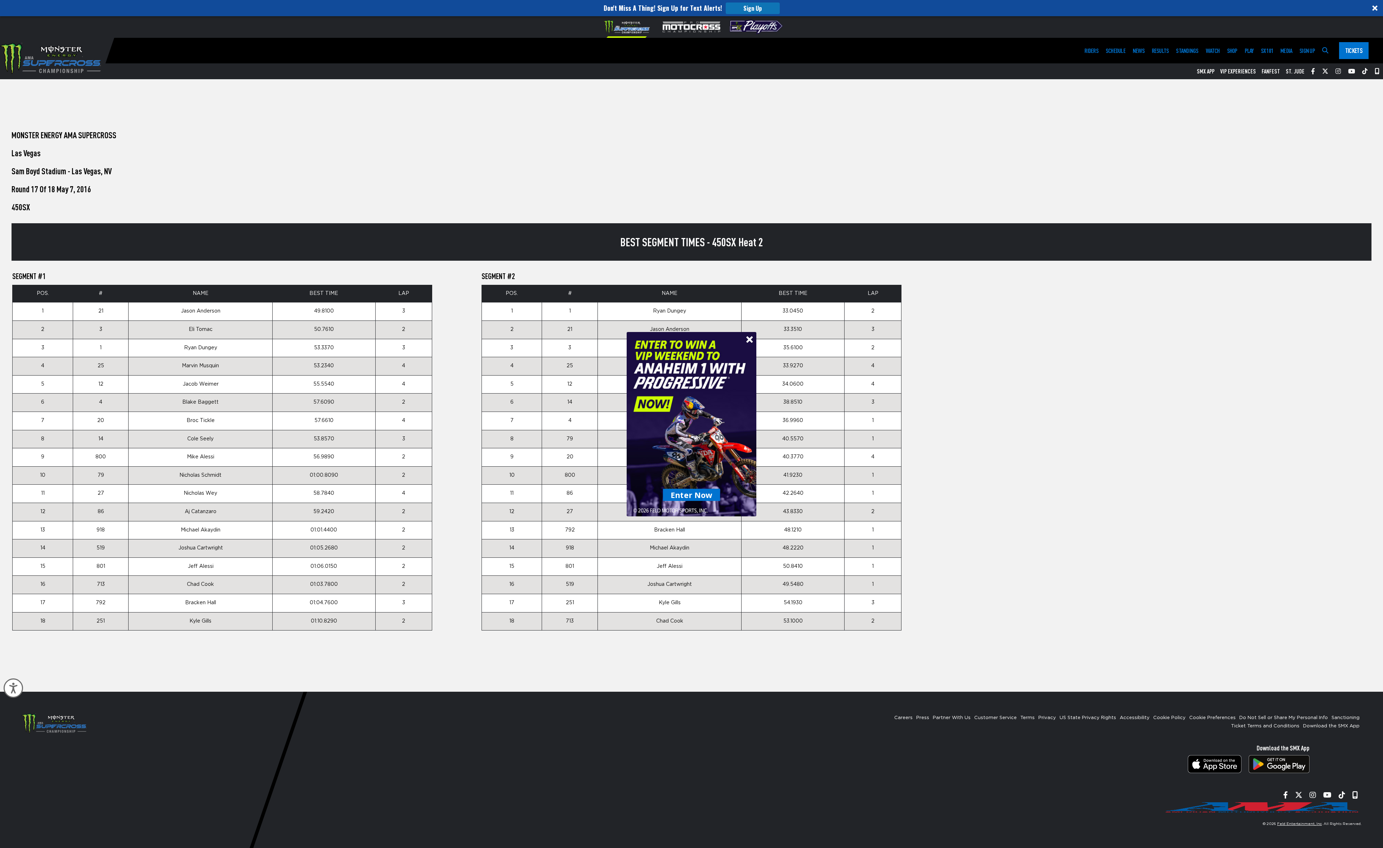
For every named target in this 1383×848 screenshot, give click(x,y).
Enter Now (692, 494)
